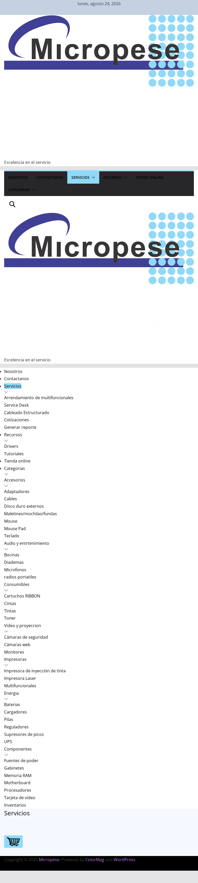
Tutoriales (14, 454)
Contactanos (49, 177)
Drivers (11, 446)
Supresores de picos (24, 734)
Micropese (49, 859)
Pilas (8, 719)
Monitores (14, 652)
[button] (92, 177)
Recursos (112, 177)
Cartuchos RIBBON (22, 596)
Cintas (10, 603)
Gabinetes (14, 768)
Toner (10, 618)
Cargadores (15, 712)
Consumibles (16, 584)
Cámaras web (17, 644)
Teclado (11, 536)
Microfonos (15, 570)
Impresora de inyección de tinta (35, 671)
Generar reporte (20, 427)
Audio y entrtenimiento (26, 543)
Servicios (80, 177)
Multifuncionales (20, 686)
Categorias (19, 189)
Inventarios (15, 805)
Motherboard (17, 783)
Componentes (18, 749)
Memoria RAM (17, 775)
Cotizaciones (16, 420)
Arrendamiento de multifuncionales (38, 397)
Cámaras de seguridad (26, 637)
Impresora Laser (20, 678)
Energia (11, 693)
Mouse (10, 521)
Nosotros (18, 177)
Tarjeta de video (19, 797)
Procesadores (17, 790)
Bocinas (11, 555)
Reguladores (16, 727)
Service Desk (16, 405)
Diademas (14, 562)
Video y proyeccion (22, 625)
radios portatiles (20, 577)
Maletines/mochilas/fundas (30, 513)
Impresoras (15, 659)
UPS (8, 741)
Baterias (12, 704)
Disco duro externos (24, 506)
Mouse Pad (15, 528)
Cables (10, 499)
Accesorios (14, 480)
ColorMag (94, 859)
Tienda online (149, 177)
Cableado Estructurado (26, 412)
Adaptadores (16, 491)
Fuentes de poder (21, 760)
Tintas (10, 611)
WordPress (124, 859)
